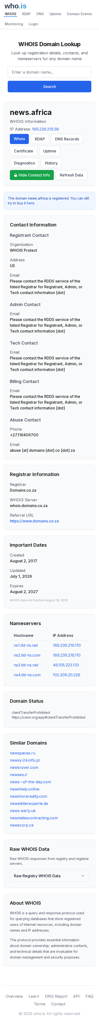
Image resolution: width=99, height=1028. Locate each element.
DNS (40, 14)
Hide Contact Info (34, 175)
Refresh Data (71, 175)
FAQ (89, 996)
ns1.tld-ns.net (26, 645)
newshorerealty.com (28, 796)
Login (33, 24)
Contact (58, 1004)
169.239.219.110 (67, 645)
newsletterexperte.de (29, 803)
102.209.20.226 (66, 674)
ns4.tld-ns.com (27, 674)
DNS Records (67, 139)
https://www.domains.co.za (34, 521)
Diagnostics (24, 163)
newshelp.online (24, 789)
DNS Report (56, 996)
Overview (14, 996)
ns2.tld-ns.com (27, 655)
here (30, 203)
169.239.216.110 (66, 655)
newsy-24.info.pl (25, 760)
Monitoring (14, 24)
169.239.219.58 (45, 129)
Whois (19, 138)
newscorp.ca (21, 825)
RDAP (26, 14)
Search (49, 86)
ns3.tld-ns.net (26, 665)
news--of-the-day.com (30, 781)
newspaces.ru (22, 753)
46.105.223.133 (66, 665)
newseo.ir (18, 774)
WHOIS (10, 14)
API (76, 996)
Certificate (23, 151)
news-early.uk (23, 810)
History (51, 163)
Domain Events (79, 14)
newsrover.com (24, 767)
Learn (34, 996)
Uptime (55, 14)
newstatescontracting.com (34, 817)
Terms (39, 1004)
